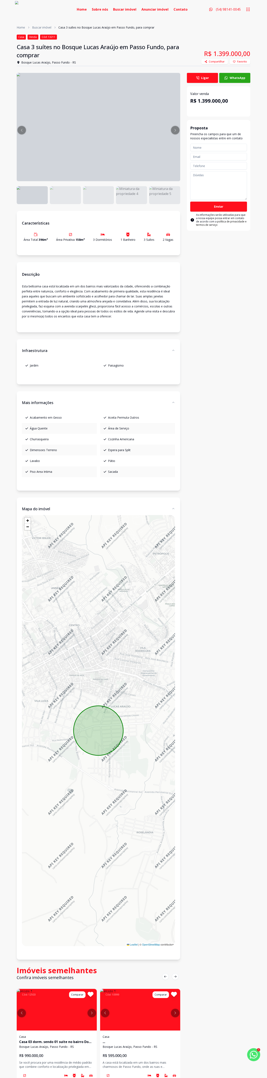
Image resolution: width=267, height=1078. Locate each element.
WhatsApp (237, 78)
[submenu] (248, 9)
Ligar (205, 78)
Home (82, 9)
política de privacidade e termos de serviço (221, 223)
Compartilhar (217, 61)
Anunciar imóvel (155, 9)
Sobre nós (100, 9)
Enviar (218, 206)
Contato (181, 9)
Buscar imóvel (124, 9)
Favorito (242, 61)
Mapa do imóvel (36, 508)
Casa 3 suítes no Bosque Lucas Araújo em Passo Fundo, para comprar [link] (106, 27)
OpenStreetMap (151, 944)
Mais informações (37, 402)
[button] (22, 130)
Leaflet (133, 944)
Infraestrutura (34, 350)
